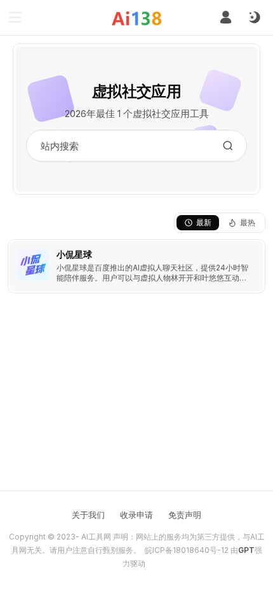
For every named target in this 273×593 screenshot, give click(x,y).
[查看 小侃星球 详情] (136, 266)
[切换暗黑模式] (254, 17)
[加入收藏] (253, 252)
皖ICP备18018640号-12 (187, 550)
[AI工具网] (137, 18)
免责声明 (184, 515)
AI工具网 (96, 536)
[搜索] (228, 146)
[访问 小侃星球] (33, 265)
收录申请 (136, 515)
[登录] (225, 17)
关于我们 (88, 515)
